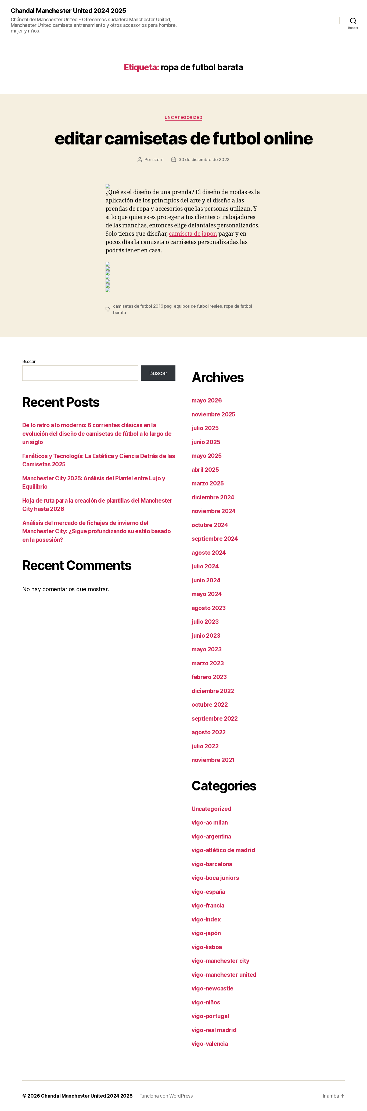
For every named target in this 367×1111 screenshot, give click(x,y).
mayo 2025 (207, 455)
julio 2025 (205, 428)
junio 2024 (206, 580)
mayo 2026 (207, 400)
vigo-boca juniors (215, 877)
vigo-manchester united (224, 974)
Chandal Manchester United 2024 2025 (68, 11)
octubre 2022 (210, 704)
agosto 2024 (209, 552)
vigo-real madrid (214, 1030)
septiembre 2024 (215, 538)
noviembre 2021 (213, 760)
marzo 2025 (208, 483)
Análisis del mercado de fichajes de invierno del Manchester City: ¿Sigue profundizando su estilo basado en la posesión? (96, 531)
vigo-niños (206, 1002)
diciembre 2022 (213, 691)
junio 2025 (206, 442)
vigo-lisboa (207, 947)
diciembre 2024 (213, 497)
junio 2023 (206, 635)
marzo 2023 (208, 663)
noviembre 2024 (214, 511)
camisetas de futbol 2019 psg (142, 306)
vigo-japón (206, 933)
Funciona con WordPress (166, 1096)
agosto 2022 (209, 732)
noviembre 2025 (213, 414)
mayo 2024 (207, 594)
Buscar (28, 361)
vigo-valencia (210, 1043)
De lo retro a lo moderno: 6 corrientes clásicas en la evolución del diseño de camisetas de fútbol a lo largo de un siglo (96, 433)
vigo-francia (208, 905)
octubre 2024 (210, 525)
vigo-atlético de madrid (223, 850)
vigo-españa (208, 891)
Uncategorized (183, 117)
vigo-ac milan (210, 822)
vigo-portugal (210, 1016)
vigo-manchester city (220, 960)
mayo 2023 (207, 649)
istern (157, 159)
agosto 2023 (209, 608)
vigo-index (206, 919)
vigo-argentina (211, 836)
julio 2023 (205, 621)
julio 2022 (205, 746)
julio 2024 (205, 566)
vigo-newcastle (212, 988)
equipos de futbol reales (198, 306)
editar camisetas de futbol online (183, 138)
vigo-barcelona (212, 864)
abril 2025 (205, 469)
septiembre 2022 (215, 718)
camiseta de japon (193, 234)
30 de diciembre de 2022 (204, 159)
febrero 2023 (209, 677)
